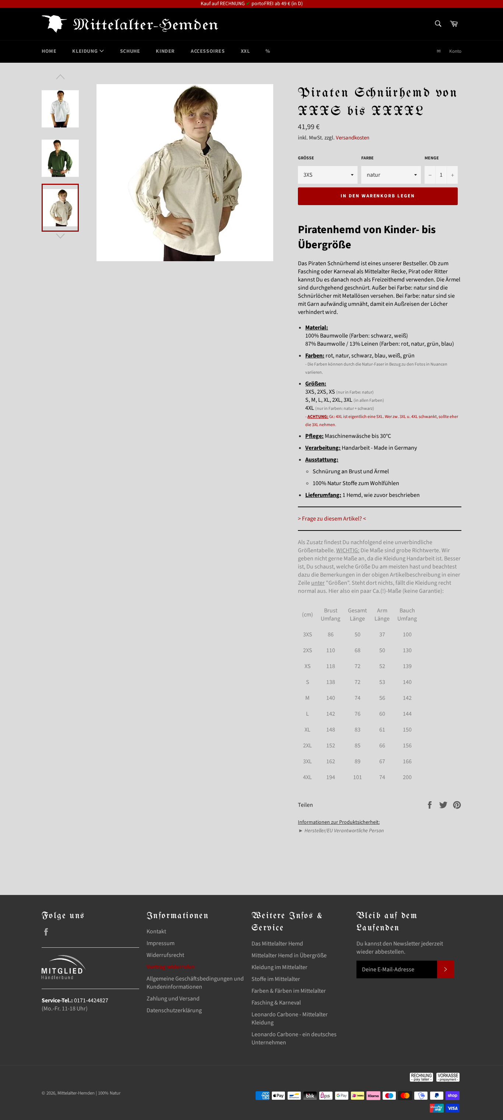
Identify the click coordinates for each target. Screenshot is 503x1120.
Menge (432, 158)
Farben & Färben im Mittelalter (289, 991)
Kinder (165, 51)
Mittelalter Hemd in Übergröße (289, 955)
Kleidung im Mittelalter (279, 967)
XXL (245, 51)
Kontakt (156, 931)
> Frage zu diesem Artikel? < (332, 519)
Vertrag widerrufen (171, 967)
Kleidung (85, 51)
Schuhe (130, 51)
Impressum (161, 943)
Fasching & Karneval (276, 1003)
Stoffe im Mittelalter (276, 979)
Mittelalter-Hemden (76, 1093)
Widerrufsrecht (165, 955)
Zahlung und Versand (173, 999)
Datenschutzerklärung (174, 1010)
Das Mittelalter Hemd (277, 944)
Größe (306, 158)
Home (49, 51)
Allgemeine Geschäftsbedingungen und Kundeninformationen (195, 983)
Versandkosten (352, 138)
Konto (455, 51)
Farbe (367, 158)
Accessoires (208, 51)
